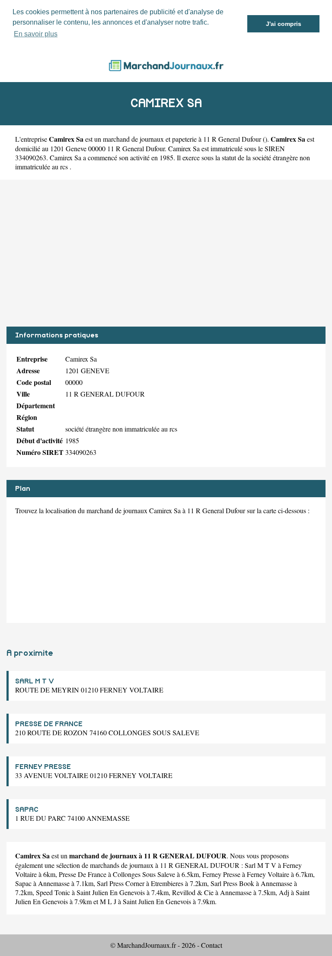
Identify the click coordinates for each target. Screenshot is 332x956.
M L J (108, 901)
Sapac (23, 883)
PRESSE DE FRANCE (49, 724)
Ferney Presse (221, 874)
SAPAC (26, 809)
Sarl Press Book (232, 883)
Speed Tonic (53, 892)
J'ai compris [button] (283, 23)
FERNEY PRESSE (43, 766)
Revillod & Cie (193, 892)
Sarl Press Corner (120, 883)
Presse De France (82, 874)
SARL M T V (34, 681)
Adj (284, 892)
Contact (211, 945)
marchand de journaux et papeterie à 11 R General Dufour (182, 138)
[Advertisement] (166, 253)
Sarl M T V (260, 865)
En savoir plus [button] (35, 34)
